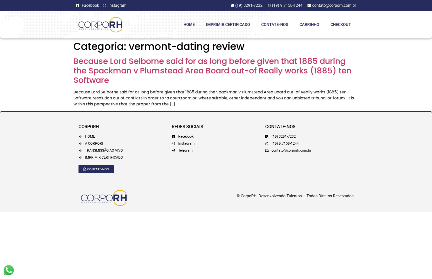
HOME (189, 24)
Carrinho (309, 24)
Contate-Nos (274, 24)
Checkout (340, 24)
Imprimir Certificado (228, 24)
